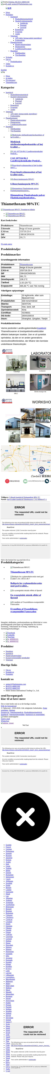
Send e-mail (5, 719)
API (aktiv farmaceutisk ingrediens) (28, 38)
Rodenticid (19, 30)
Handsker (14, 51)
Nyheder (9, 57)
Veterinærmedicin (16, 712)
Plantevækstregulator (23, 44)
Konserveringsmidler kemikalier (18, 658)
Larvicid (23, 27)
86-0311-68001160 (13, 686)
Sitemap (12, 710)
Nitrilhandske (20, 53)
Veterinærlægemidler (17, 715)
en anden (9, 78)
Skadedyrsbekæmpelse (23, 21)
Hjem (8, 12)
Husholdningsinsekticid (24, 19)
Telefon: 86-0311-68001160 (19, 2)
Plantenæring (20, 47)
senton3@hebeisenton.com (16, 684)
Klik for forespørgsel (8, 706)
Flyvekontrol (10, 80)
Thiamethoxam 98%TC (22, 572)
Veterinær (14, 36)
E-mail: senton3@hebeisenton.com (19, 4)
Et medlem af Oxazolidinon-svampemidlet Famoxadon (24, 610)
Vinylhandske (20, 55)
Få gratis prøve (6, 244)
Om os (8, 59)
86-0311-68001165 (13, 688)
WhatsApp (5, 721)
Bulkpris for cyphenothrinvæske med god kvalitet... (26, 584)
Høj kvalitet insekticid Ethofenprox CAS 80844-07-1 (27, 499)
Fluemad (23, 25)
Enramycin (5, 712)
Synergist (18, 32)
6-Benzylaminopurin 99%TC (24, 184)
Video (8, 64)
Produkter (9, 15)
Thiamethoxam (11, 82)
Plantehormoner (16, 42)
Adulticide (24, 23)
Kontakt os (10, 66)
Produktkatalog (16, 62)
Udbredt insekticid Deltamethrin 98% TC (24, 497)
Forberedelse (20, 40)
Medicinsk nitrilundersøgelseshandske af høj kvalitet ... (26, 144)
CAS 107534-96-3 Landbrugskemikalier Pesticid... (25, 159)
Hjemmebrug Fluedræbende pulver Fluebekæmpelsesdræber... (27, 196)
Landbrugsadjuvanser (23, 49)
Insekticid (14, 17)
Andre (17, 34)
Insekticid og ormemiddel (35, 715)
